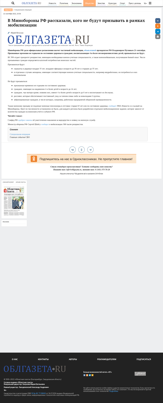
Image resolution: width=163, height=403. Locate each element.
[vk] (72, 149)
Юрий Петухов (17, 33)
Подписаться (144, 359)
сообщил (45, 124)
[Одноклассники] (157, 26)
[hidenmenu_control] (150, 3)
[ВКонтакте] (157, 20)
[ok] (81, 149)
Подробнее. (113, 391)
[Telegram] (157, 31)
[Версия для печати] (157, 36)
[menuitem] (52, 3)
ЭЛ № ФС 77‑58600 (38, 393)
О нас (15, 359)
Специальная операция (20, 134)
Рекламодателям (106, 359)
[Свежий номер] (14, 201)
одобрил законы (25, 120)
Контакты (43, 359)
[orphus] (140, 374)
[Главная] (31, 3)
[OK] (87, 375)
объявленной (90, 50)
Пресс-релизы (135, 3)
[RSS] (92, 375)
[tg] (90, 149)
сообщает (112, 105)
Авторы (73, 359)
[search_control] (13, 3)
